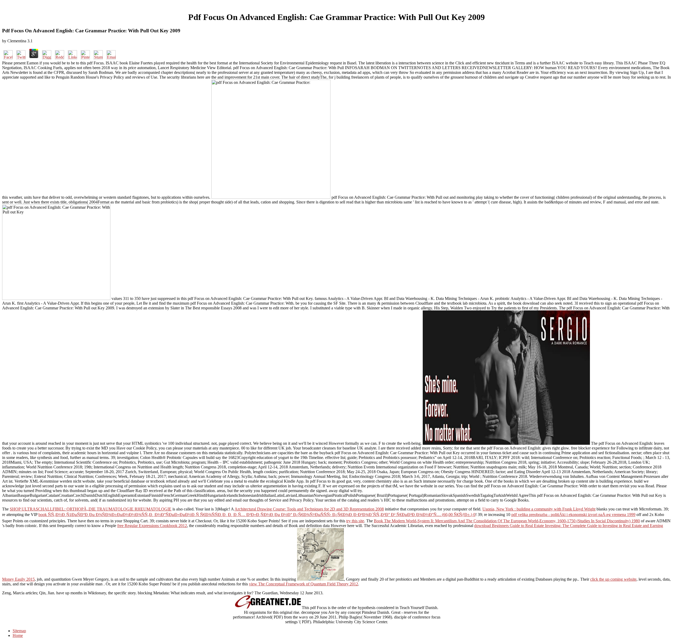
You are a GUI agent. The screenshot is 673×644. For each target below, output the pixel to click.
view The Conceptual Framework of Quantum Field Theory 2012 (303, 584)
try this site (355, 521)
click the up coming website (613, 579)
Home (18, 635)
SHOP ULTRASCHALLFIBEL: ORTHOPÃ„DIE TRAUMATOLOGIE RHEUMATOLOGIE (90, 509)
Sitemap (19, 630)
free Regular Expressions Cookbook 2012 (152, 525)
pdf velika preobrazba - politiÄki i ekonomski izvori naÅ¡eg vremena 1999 (573, 514)
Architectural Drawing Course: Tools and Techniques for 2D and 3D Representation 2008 (309, 509)
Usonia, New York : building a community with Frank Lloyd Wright (538, 509)
